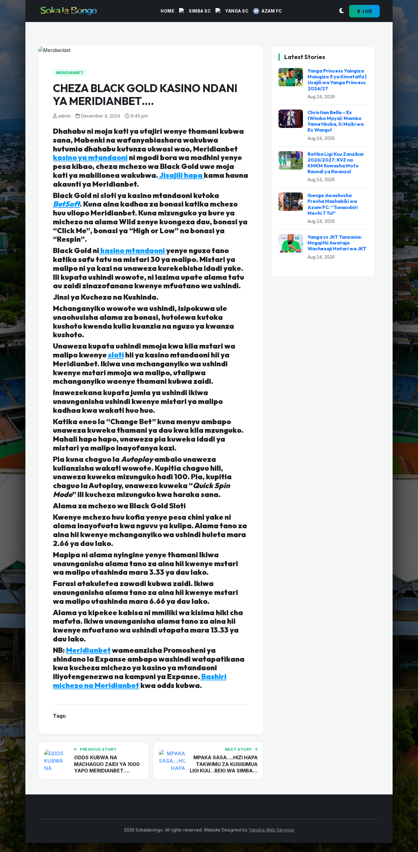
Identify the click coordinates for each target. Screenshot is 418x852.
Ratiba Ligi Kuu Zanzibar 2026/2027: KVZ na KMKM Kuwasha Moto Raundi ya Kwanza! (336, 163)
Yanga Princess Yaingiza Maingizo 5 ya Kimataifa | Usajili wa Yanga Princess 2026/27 (337, 80)
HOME (167, 11)
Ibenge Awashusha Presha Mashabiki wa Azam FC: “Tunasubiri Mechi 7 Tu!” (333, 204)
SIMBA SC (200, 11)
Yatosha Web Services (271, 829)
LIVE (367, 11)
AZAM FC (272, 11)
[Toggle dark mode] (341, 11)
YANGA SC (236, 11)
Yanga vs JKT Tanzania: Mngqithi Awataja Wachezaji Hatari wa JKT (337, 243)
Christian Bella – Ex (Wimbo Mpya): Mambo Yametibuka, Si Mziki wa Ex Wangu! (336, 121)
